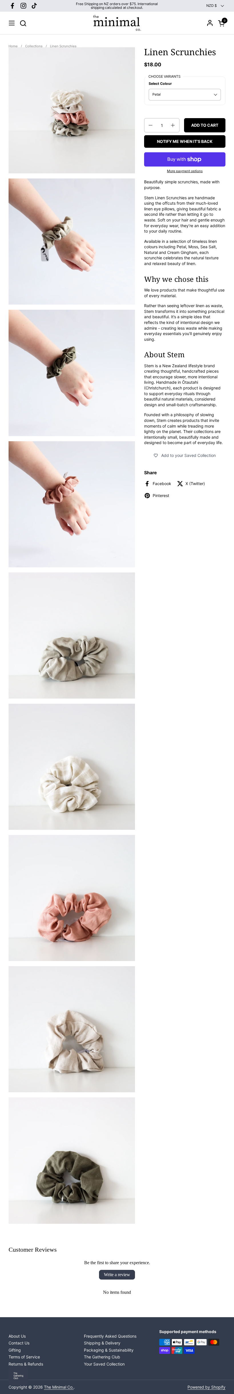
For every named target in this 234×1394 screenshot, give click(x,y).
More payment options (185, 171)
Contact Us (19, 1342)
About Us (17, 1336)
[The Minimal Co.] (117, 23)
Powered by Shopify (206, 1387)
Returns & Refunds (26, 1364)
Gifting (15, 1350)
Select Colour (160, 83)
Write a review (117, 1274)
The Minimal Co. (59, 1387)
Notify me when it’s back (185, 141)
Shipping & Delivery (102, 1342)
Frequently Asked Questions (110, 1336)
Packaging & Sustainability (109, 1350)
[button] (23, 23)
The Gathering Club (102, 1356)
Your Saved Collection (104, 1364)
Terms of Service (24, 1356)
